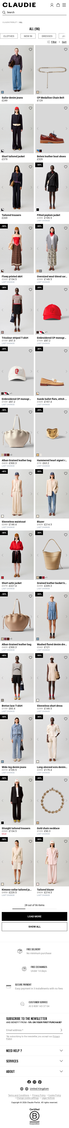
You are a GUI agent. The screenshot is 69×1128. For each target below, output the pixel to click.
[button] (52, 4)
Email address (14, 1030)
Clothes (8, 36)
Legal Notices (48, 1098)
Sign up (61, 1030)
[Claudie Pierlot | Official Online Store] (19, 4)
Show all (34, 926)
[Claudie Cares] (34, 1116)
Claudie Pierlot (9, 22)
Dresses (47, 36)
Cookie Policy (54, 1095)
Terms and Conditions (18, 1095)
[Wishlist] (30, 49)
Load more (34, 916)
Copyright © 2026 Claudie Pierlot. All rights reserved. (34, 1102)
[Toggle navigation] (64, 5)
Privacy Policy (39, 1095)
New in (28, 36)
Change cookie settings (27, 1098)
